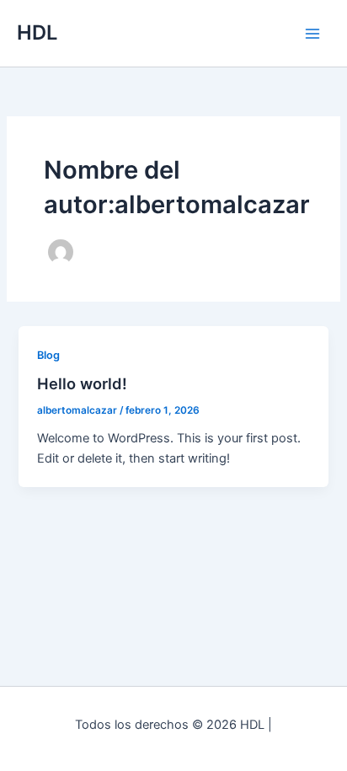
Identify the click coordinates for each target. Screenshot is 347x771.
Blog (48, 355)
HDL (37, 32)
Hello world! (82, 383)
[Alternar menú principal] (312, 33)
